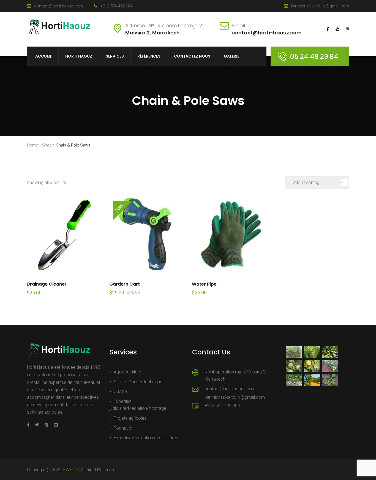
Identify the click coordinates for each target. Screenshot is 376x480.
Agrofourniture (127, 372)
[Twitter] (37, 424)
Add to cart (64, 235)
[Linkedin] (54, 424)
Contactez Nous (192, 56)
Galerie (231, 56)
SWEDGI (71, 469)
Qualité (120, 391)
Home (32, 145)
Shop (47, 145)
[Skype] (46, 424)
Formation (123, 428)
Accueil (43, 56)
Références (148, 56)
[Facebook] (29, 424)
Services (115, 56)
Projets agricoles (130, 418)
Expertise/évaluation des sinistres (146, 437)
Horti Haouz (78, 56)
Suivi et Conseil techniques (139, 381)
